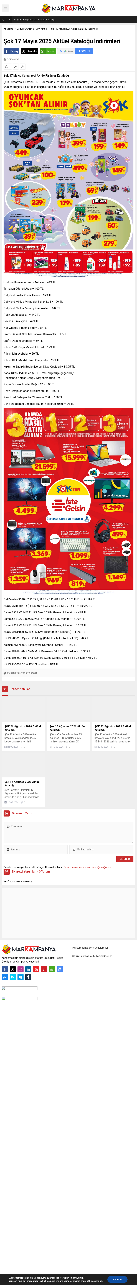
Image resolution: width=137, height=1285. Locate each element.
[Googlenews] (60, 969)
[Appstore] (5, 977)
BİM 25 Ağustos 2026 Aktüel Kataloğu (36, 19)
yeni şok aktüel (29, 672)
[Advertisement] (68, 913)
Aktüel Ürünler (24, 28)
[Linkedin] (28, 969)
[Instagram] (20, 969)
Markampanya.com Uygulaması (90, 947)
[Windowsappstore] (20, 977)
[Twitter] (13, 969)
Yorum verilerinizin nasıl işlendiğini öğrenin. (87, 867)
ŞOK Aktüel (41, 28)
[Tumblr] (28, 977)
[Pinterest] (44, 969)
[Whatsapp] (52, 969)
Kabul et (117, 1279)
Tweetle (32, 51)
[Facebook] (5, 969)
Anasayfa (8, 28)
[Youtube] (36, 969)
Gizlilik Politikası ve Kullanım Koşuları (92, 956)
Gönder (51, 51)
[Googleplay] (13, 977)
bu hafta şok (13, 672)
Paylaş (14, 51)
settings (97, 1281)
